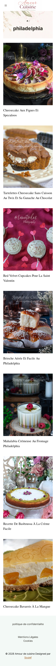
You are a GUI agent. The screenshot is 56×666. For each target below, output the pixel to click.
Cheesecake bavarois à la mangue (26, 606)
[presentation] (28, 74)
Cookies (28, 640)
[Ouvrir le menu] (5, 5)
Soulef (28, 657)
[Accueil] (27, 21)
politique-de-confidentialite (28, 624)
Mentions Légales (28, 637)
